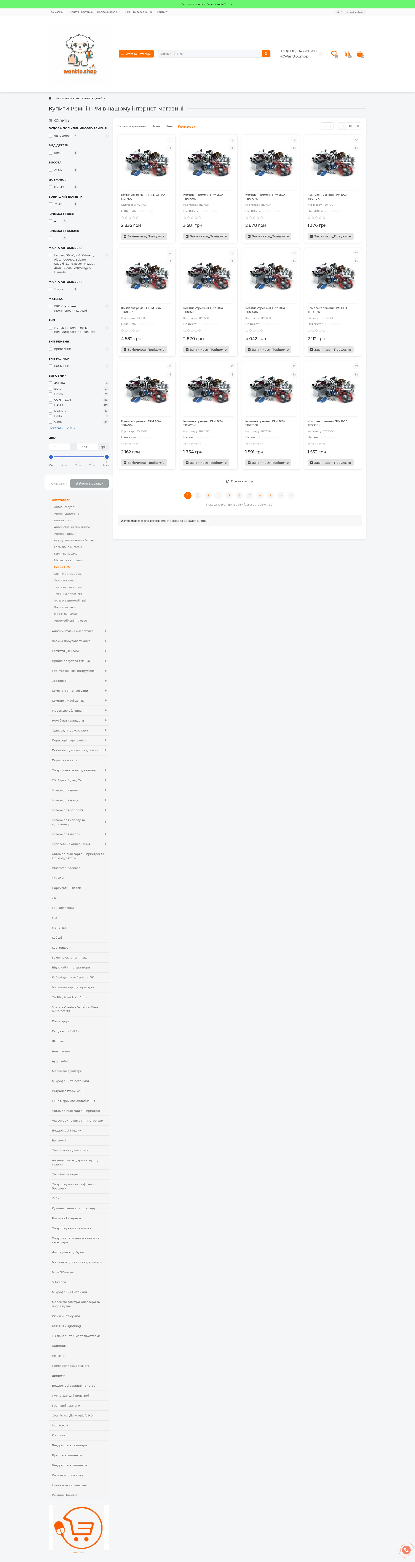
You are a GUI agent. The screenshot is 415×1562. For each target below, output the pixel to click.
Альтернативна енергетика (72, 631)
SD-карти (59, 1282)
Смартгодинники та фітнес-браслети (73, 1186)
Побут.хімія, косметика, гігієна (75, 750)
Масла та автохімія (68, 560)
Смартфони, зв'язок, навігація (74, 770)
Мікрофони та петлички (70, 1081)
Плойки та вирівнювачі (70, 1485)
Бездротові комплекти (69, 1465)
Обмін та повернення (138, 11)
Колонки (58, 1435)
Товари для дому (65, 800)
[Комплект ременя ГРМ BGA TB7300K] (333, 389)
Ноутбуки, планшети (68, 720)
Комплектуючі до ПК (68, 700)
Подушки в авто (64, 760)
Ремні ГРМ (62, 567)
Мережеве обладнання (69, 710)
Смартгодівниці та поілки (71, 1228)
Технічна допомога (68, 593)
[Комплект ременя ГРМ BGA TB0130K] (146, 276)
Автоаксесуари (65, 507)
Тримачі (58, 878)
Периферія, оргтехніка (69, 740)
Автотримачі (61, 1051)
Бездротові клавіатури (69, 1445)
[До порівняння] (170, 148)
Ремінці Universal (65, 1495)
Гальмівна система (68, 547)
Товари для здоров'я (67, 810)
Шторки (58, 1041)
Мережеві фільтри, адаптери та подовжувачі (76, 1304)
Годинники (60, 1346)
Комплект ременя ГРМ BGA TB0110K (327, 196)
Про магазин (57, 11)
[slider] (51, 456)
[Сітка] (342, 126)
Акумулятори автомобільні (74, 540)
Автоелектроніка (66, 513)
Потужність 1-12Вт (65, 1031)
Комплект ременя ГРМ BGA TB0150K (203, 310)
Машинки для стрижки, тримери (77, 1262)
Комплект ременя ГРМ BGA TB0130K (141, 310)
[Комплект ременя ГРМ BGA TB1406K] (146, 389)
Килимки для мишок (68, 1475)
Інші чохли (60, 1425)
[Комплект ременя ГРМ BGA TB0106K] (208, 162)
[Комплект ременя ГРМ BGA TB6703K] (270, 389)
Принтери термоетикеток (71, 1365)
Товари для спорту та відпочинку (68, 822)
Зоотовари (60, 680)
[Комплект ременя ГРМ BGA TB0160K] (270, 276)
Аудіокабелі (61, 1061)
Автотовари (61, 500)
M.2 (54, 917)
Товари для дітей (65, 790)
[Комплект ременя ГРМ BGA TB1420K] (208, 389)
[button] (75, 1552)
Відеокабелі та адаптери (71, 967)
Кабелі (57, 937)
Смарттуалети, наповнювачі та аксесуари (75, 1240)
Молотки (59, 927)
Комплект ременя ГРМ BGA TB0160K (265, 310)
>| (291, 495)
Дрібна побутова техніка (71, 661)
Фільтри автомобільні (70, 600)
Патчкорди (60, 1021)
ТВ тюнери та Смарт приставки (76, 1336)
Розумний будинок (66, 1218)
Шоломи (58, 1375)
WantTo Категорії (139, 54)
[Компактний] (358, 126)
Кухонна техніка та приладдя (74, 1208)
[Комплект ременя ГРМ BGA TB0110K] (333, 162)
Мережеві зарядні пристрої (73, 987)
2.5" (54, 897)
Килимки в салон (66, 553)
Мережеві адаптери (67, 1071)
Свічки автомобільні (69, 573)
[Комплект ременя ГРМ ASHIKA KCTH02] (146, 162)
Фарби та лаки (65, 607)
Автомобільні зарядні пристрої (76, 1110)
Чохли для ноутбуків (68, 1252)
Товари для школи (66, 834)
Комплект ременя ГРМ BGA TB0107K (265, 196)
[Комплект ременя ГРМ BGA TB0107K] (270, 162)
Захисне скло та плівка (70, 957)
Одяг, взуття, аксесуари (70, 730)
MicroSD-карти (63, 1272)
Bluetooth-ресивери (67, 868)
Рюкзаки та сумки (66, 1316)
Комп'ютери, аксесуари (70, 690)
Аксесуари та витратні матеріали (77, 1120)
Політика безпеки (108, 11)
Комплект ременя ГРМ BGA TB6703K (265, 423)
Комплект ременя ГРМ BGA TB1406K (141, 423)
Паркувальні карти (66, 888)
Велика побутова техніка (71, 641)
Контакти (163, 11)
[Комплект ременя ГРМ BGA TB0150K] (208, 276)
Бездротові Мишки (66, 1130)
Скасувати (59, 483)
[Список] (350, 126)
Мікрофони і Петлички (69, 1292)
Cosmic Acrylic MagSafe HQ (72, 1415)
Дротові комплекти (67, 1455)
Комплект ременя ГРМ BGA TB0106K (203, 196)
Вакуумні (59, 1140)
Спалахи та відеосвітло (70, 1150)
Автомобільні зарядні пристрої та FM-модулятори (78, 856)
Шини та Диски (65, 614)
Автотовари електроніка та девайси (80, 98)
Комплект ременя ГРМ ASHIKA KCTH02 (143, 196)
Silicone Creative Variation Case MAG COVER (75, 1009)
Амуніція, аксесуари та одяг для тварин (76, 1162)
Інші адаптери (63, 907)
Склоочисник (64, 580)
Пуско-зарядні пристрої (70, 1395)
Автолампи (62, 520)
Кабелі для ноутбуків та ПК (73, 977)
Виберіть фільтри (90, 483)
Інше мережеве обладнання (73, 1101)
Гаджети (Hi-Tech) (65, 651)
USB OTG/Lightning (66, 1326)
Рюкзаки (58, 1355)
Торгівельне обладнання (71, 844)
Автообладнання (66, 533)
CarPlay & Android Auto (69, 997)
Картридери (61, 947)
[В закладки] (170, 140)
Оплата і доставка (81, 11)
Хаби (55, 1198)
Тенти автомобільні (68, 587)
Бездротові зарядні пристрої (74, 1385)
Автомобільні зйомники (72, 527)
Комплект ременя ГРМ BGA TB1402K (327, 310)
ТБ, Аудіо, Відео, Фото (69, 780)
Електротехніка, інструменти (74, 670)
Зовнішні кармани (66, 1405)
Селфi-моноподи (65, 1174)
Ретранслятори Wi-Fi (68, 1091)
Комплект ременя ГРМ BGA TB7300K (327, 423)
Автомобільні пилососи (71, 620)
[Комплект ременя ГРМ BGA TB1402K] (333, 276)
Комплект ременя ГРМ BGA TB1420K (203, 423)
